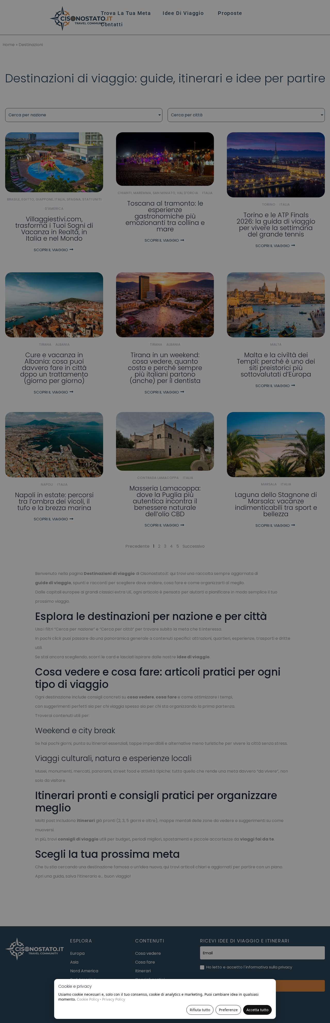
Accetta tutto (257, 1009)
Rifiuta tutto (200, 1009)
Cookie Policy (88, 999)
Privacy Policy (113, 999)
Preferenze (228, 1009)
